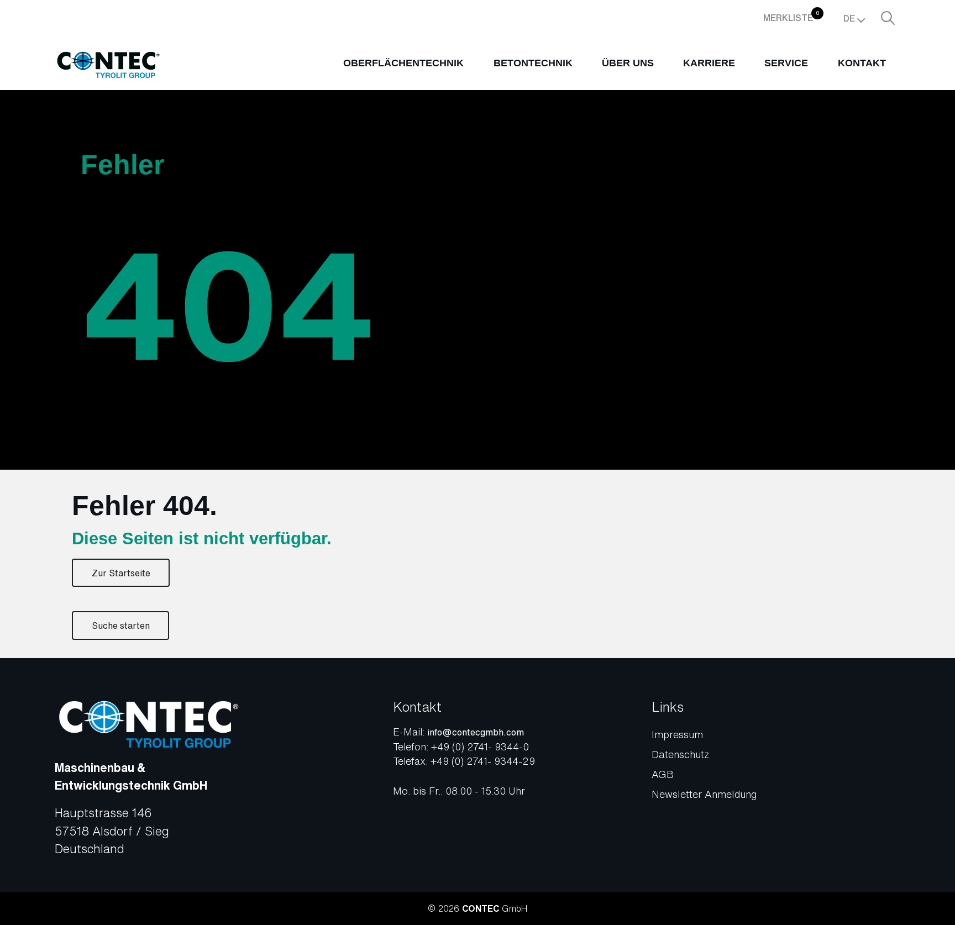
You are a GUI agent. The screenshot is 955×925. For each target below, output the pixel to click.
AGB (663, 774)
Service (786, 63)
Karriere (709, 63)
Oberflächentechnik (403, 63)
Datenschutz (680, 754)
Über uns (628, 63)
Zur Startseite (121, 573)
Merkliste (791, 16)
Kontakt (862, 63)
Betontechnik (533, 63)
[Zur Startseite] (108, 65)
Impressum (677, 734)
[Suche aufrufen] (887, 17)
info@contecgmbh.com (475, 732)
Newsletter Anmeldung (704, 794)
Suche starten (121, 625)
